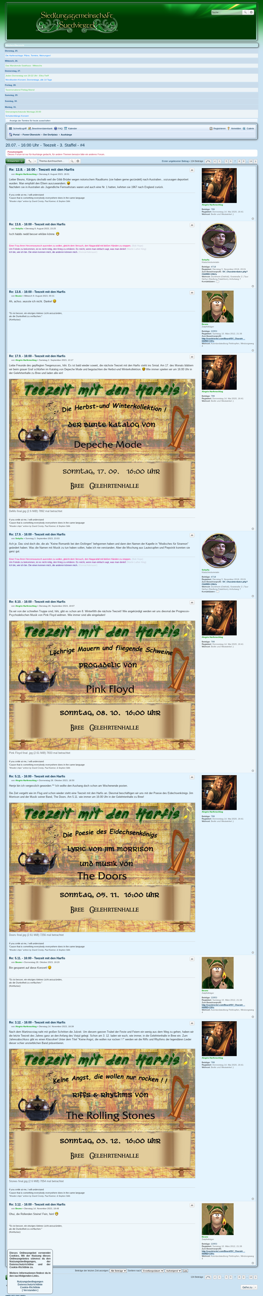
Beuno (205, 324)
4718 (213, 267)
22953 (214, 331)
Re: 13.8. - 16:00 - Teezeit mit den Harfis (41, 170)
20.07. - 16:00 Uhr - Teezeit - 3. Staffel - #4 (45, 145)
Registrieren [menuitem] (219, 128)
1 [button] (219, 161)
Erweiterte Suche (251, 12)
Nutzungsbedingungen (30, 1281)
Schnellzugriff (20, 128)
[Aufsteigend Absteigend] (173, 1270)
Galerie (250, 128)
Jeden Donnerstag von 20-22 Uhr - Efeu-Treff (27, 75)
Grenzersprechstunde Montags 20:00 (23, 112)
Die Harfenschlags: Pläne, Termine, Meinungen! (28, 55)
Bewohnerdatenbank (42, 128)
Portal (16, 134)
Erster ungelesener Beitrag (175, 161)
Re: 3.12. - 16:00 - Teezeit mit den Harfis (37, 1022)
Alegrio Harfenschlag (212, 205)
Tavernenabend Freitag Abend (20, 90)
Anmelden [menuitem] (236, 128)
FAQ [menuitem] (60, 128)
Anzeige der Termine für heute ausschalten (30, 120)
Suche (245, 12)
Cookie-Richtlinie (30, 1287)
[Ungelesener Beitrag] (10, 174)
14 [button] (251, 161)
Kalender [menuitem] (72, 128)
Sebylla (205, 260)
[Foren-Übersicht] (77, 21)
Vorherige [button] (215, 161)
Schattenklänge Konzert (17, 116)
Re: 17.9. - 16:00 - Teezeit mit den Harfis (37, 356)
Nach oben (253, 219)
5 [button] (226, 161)
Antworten (13, 161)
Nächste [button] (255, 161)
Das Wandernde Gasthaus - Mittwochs (24, 65)
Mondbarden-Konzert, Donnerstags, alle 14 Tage (29, 80)
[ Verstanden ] (30, 1290)
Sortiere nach (135, 1270)
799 (213, 209)
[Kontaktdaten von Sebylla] (217, 281)
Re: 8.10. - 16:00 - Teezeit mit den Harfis (37, 601)
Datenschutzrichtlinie (30, 1284)
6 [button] (230, 161)
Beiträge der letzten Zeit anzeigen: (92, 1270)
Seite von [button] (208, 161)
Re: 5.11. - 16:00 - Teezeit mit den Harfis (37, 776)
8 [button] (239, 161)
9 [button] (243, 161)
